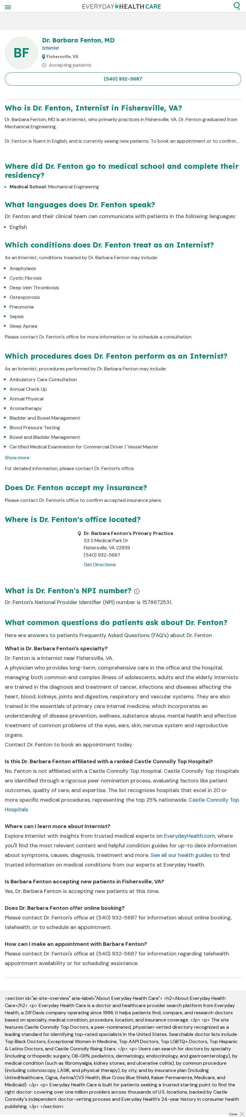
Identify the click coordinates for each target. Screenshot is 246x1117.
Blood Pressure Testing (35, 427)
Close (233, 1114)
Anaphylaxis (23, 268)
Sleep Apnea (23, 326)
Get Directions (100, 564)
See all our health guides (181, 855)
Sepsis (17, 316)
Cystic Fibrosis (26, 278)
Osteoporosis (25, 297)
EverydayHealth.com (189, 835)
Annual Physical (27, 399)
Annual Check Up (28, 389)
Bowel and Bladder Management (45, 437)
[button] (236, 6)
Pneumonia (22, 307)
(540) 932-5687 (123, 79)
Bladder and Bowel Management (45, 418)
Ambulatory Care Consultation (43, 379)
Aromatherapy (26, 408)
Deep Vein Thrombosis (34, 287)
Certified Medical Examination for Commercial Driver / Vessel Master (84, 447)
